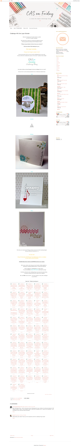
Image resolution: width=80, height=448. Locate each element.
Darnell (14, 415)
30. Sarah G (45, 332)
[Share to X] (26, 398)
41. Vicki (14, 357)
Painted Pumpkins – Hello (61, 87)
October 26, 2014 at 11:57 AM (30, 406)
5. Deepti (45, 290)
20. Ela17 (45, 315)
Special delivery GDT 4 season (62, 83)
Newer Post (12, 435)
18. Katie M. (29, 315)
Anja (32, 74)
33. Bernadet (29, 340)
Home (11, 28)
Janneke (58, 62)
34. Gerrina (37, 340)
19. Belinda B (37, 315)
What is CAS (25, 28)
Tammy (58, 101)
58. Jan (29, 382)
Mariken (58, 65)
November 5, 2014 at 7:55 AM (21, 415)
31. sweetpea (13, 340)
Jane (58, 61)
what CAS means (34, 269)
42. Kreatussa (21, 357)
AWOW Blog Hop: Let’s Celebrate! (62, 90)
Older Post (51, 435)
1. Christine (13, 290)
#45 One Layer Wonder (16, 399)
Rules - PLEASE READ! (18, 28)
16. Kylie (14, 315)
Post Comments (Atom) (19, 437)
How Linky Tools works (33, 28)
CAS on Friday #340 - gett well (62, 80)
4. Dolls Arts (37, 290)
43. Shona (29, 357)
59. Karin (37, 382)
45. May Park (45, 357)
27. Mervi (21, 332)
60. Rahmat (45, 382)
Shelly (32, 171)
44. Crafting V (37, 357)
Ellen (58, 79)
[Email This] (24, 398)
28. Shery (29, 332)
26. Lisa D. (13, 332)
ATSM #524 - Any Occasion (61, 106)
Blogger (44, 445)
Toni (57, 69)
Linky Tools (46, 394)
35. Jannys (45, 340)
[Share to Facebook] (27, 398)
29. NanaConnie (37, 332)
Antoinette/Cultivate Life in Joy (18, 406)
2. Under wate (21, 290)
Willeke (58, 70)
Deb (57, 57)
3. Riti (29, 290)
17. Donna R (21, 315)
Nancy (58, 66)
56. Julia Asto (13, 382)
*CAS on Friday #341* (60, 98)
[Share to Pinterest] (28, 398)
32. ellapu (21, 340)
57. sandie (21, 382)
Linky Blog (50, 394)
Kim (57, 64)
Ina (57, 60)
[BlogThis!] (25, 398)
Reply (14, 411)
